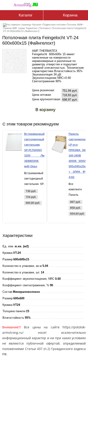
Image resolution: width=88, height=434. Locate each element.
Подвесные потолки (54, 24)
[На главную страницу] (26, 4)
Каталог (36, 24)
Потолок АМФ (74, 24)
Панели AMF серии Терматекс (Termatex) (27, 28)
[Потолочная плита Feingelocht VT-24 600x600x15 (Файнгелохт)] (14, 71)
